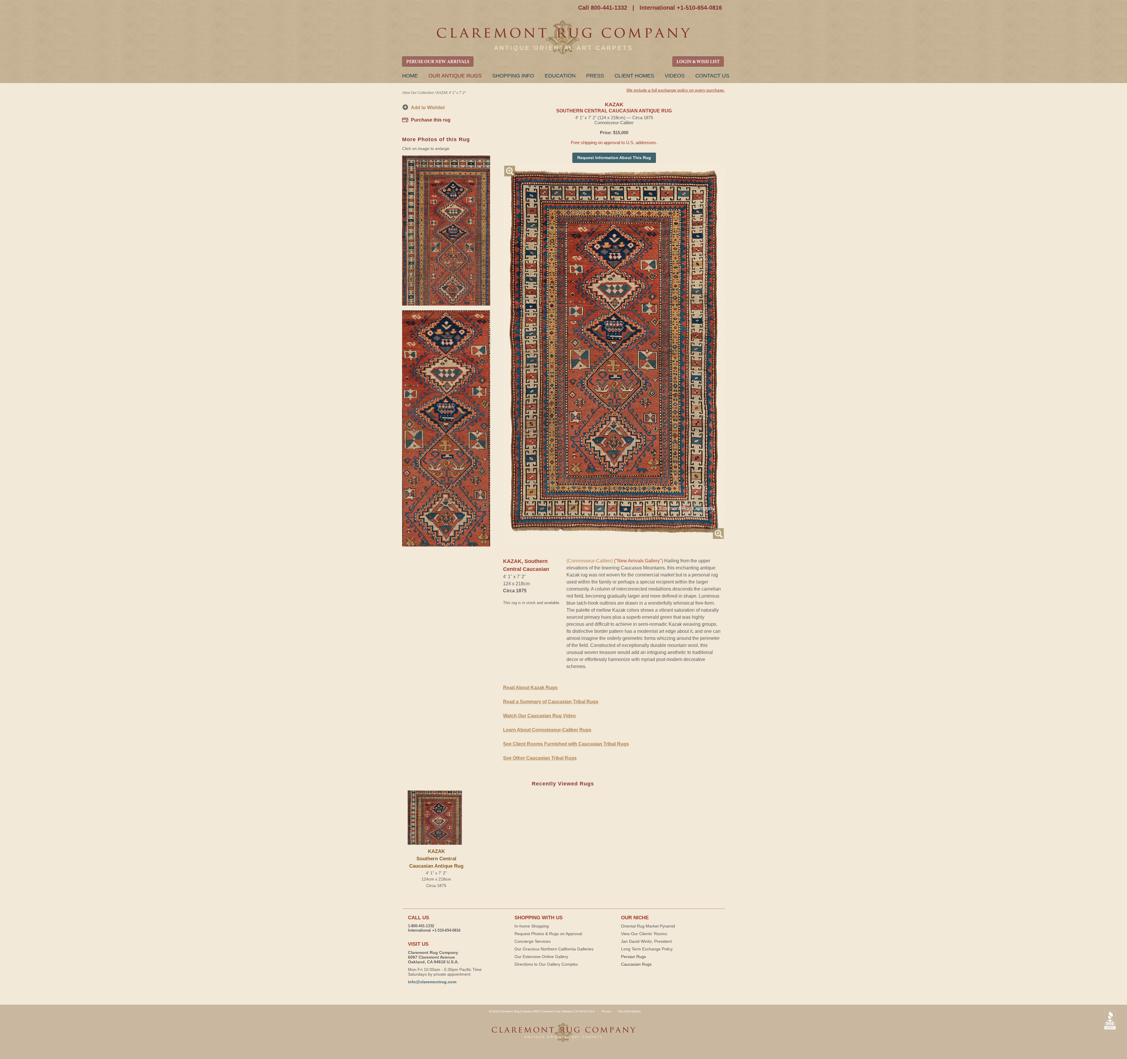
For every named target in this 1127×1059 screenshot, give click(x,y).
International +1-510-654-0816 (681, 7)
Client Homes (634, 76)
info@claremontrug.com (432, 981)
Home (410, 76)
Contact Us (712, 76)
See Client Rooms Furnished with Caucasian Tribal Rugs (566, 743)
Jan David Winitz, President (646, 941)
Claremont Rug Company (563, 37)
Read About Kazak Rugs (530, 687)
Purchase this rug (431, 119)
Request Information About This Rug (614, 157)
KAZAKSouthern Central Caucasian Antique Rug (436, 859)
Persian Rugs (633, 956)
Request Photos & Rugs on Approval (548, 933)
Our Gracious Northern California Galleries (553, 949)
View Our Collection (418, 93)
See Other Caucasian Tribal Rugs (540, 758)
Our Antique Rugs (455, 76)
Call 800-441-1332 (602, 7)
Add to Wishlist (428, 107)
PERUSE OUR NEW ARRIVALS (437, 62)
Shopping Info (513, 76)
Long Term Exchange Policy (647, 949)
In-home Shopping (531, 926)
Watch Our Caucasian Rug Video (539, 715)
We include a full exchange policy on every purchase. (675, 90)
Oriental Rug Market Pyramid (648, 926)
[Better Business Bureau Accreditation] (1110, 1020)
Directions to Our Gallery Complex (546, 964)
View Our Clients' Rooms (644, 933)
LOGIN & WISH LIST (698, 62)
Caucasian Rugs (636, 964)
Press (595, 76)
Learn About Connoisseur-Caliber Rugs (547, 729)
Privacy (606, 1011)
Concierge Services (532, 941)
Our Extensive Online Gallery (541, 956)
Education (560, 76)
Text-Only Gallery (629, 1011)
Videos (675, 76)
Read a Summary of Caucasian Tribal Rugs (550, 701)
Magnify (509, 171)
